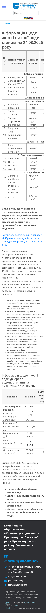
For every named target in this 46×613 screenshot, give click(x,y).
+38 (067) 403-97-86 (17, 576)
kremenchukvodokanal (17, 585)
